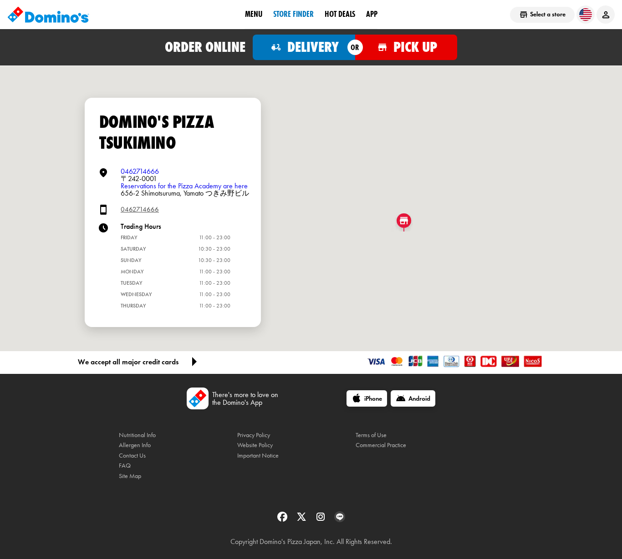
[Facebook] (283, 519)
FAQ (125, 465)
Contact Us (132, 455)
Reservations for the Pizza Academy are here (184, 185)
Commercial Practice (381, 445)
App (371, 14)
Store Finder (293, 14)
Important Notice (258, 455)
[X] (302, 519)
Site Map (130, 476)
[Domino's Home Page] (48, 14)
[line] (339, 519)
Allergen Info (135, 445)
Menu (253, 14)
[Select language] (585, 14)
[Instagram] (321, 519)
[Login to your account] (606, 14)
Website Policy (255, 445)
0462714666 (140, 171)
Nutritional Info (137, 435)
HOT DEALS (340, 14)
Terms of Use (371, 435)
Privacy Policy (253, 435)
